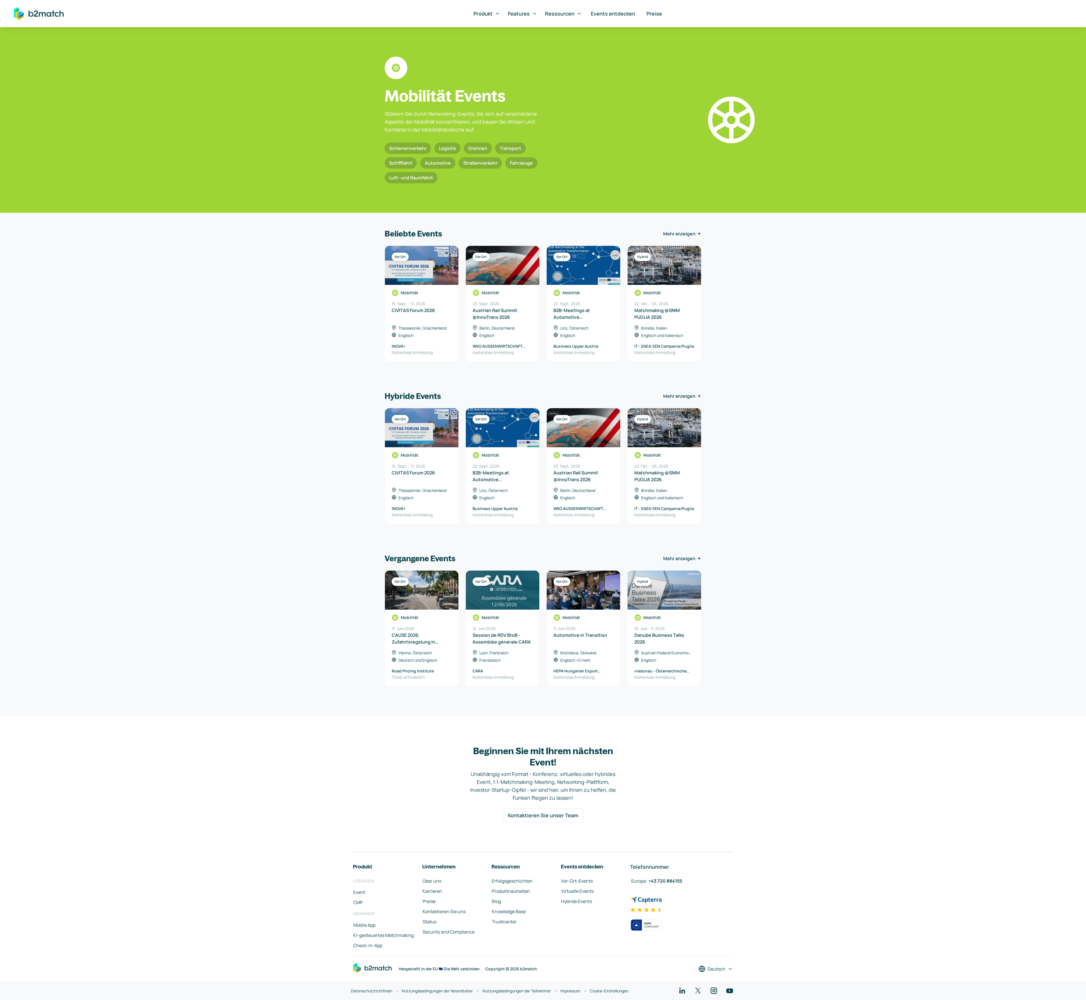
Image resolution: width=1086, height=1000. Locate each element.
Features (519, 13)
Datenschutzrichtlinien (371, 990)
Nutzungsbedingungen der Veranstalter (437, 990)
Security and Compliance (449, 932)
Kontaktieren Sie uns (444, 911)
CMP (358, 902)
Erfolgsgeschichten (512, 881)
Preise (654, 13)
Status (429, 922)
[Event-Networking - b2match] (39, 13)
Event (359, 892)
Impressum (570, 990)
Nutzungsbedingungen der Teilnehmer (516, 990)
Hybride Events (576, 901)
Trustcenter (504, 922)
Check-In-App (367, 945)
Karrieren (432, 891)
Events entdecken (613, 13)
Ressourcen (559, 13)
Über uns (432, 881)
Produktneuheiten (511, 891)
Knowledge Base (509, 911)
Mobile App (364, 925)
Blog (496, 901)
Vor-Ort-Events (577, 881)
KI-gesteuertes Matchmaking (383, 935)
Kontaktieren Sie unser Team (543, 815)
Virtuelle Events (577, 891)
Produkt (483, 13)
